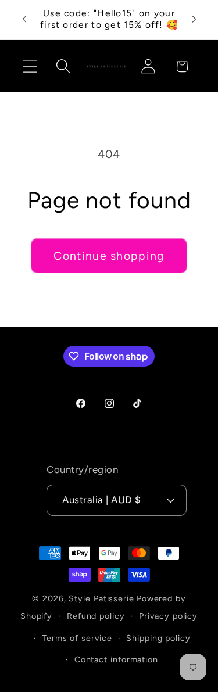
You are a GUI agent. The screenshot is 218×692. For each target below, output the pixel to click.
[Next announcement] (194, 19)
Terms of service (77, 638)
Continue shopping (108, 256)
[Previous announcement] (24, 19)
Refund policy (96, 616)
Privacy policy (168, 616)
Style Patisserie (101, 598)
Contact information (116, 659)
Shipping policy (158, 638)
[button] (30, 66)
